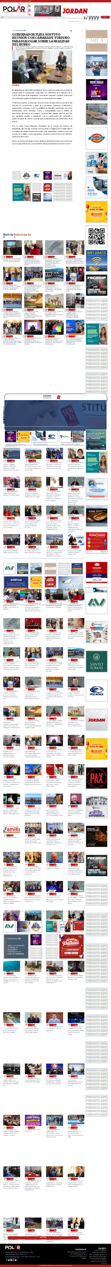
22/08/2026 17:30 (75, 894)
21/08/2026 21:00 (11, 1179)
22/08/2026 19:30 (54, 865)
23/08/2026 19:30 (52, 283)
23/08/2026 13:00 (11, 336)
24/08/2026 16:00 (33, 518)
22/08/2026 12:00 (54, 974)
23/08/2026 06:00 (32, 806)
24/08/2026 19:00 (76, 461)
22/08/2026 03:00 (11, 1128)
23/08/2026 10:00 (73, 336)
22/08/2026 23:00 (32, 835)
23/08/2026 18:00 (11, 309)
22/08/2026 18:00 (54, 894)
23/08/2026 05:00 (54, 806)
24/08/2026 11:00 (11, 601)
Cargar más (43, 1237)
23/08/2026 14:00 (73, 309)
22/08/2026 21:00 (75, 835)
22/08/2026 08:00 (75, 1025)
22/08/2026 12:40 (32, 974)
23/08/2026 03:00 (11, 835)
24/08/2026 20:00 (55, 461)
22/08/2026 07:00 (11, 1076)
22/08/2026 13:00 (11, 974)
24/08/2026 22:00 (12, 461)
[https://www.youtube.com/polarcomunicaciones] (29, 13)
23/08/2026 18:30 (32, 689)
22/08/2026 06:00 (32, 1076)
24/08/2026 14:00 (33, 547)
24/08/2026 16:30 (76, 489)
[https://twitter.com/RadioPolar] (29, 8)
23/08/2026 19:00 (73, 283)
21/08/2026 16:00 (32, 1230)
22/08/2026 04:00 (75, 1076)
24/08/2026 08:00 (32, 256)
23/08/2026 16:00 (32, 309)
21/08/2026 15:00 (54, 1230)
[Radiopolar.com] (2, 17)
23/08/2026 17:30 (75, 689)
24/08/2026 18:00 (12, 489)
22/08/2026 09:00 (54, 1025)
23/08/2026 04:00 (75, 806)
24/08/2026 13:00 (55, 547)
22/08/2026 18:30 (32, 894)
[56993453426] (29, 4)
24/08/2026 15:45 (55, 518)
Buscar (105, 17)
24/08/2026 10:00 (32, 601)
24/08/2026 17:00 (33, 489)
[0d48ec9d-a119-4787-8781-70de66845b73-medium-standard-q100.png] (14, 13)
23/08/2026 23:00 (73, 256)
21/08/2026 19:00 (54, 1179)
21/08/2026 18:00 (75, 1179)
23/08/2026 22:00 (75, 631)
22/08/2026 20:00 (32, 865)
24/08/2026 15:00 (12, 547)
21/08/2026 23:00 (54, 1128)
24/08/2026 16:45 (55, 489)
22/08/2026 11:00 (11, 1025)
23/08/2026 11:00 (52, 336)
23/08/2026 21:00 (11, 660)
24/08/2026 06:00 (32, 631)
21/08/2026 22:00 (75, 1128)
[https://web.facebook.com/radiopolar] (29, 6)
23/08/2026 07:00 (11, 806)
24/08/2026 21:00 (33, 461)
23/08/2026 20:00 (32, 283)
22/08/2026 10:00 (32, 1025)
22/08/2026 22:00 (54, 835)
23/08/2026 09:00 (54, 777)
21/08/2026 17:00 (11, 1230)
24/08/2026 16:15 (12, 518)
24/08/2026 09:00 (11, 256)
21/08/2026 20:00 (32, 1179)
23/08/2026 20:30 (11, 283)
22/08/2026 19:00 (11, 894)
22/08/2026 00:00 (32, 1128)
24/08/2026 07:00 (52, 256)
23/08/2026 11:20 (75, 748)
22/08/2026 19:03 (75, 865)
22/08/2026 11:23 (75, 974)
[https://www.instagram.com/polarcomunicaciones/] (29, 11)
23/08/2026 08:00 (75, 777)
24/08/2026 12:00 (76, 547)
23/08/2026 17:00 (11, 719)
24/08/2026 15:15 (76, 518)
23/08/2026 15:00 (54, 719)
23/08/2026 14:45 (52, 309)
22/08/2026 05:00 (54, 1076)
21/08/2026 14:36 (75, 1230)
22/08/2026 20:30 (11, 865)
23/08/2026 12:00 (32, 336)
